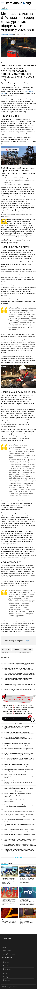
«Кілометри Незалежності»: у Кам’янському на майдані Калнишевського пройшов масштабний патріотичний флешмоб (19, 851)
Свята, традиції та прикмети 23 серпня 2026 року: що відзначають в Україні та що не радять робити (19, 690)
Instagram (8, 969)
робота (13, 652)
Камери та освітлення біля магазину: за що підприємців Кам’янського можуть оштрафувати (18, 765)
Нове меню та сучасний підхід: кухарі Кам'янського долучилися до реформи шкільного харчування (19, 830)
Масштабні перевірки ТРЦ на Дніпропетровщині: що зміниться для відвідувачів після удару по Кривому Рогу (19, 760)
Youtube (7, 980)
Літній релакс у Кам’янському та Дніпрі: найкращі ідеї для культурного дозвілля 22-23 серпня (19, 820)
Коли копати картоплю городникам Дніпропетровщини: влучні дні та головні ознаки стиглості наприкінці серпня (18, 739)
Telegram (27, 640)
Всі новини (18, 857)
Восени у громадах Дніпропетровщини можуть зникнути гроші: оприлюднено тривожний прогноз (19, 733)
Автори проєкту (7, 950)
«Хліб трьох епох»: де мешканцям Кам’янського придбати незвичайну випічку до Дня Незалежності (18, 680)
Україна (4, 8)
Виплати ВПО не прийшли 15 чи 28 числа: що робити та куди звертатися (20, 800)
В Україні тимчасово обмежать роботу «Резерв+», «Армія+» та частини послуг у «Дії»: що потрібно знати (19, 754)
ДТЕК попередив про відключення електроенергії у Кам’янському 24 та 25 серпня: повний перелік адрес (19, 674)
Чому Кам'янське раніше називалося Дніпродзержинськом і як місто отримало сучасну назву (18, 776)
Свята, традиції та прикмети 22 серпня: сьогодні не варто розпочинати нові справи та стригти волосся (19, 787)
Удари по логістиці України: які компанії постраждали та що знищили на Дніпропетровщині (19, 685)
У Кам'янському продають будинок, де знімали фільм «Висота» (19, 825)
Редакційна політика (8, 954)
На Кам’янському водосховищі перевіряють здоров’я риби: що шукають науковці (19, 835)
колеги (5, 652)
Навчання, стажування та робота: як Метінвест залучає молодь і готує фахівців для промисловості (18, 669)
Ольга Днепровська (7, 34)
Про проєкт (5, 944)
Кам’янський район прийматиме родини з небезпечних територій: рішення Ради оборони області (18, 782)
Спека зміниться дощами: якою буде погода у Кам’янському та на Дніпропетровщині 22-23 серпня (19, 810)
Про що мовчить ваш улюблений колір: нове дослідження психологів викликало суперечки (17, 744)
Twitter (7, 966)
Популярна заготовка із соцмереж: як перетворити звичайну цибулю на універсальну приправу (19, 770)
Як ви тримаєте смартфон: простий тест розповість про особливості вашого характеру (19, 815)
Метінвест (6, 649)
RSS (6, 973)
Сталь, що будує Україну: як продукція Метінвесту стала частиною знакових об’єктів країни (18, 749)
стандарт (16, 649)
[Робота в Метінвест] (18, 708)
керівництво (24, 652)
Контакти (5, 947)
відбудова (27, 649)
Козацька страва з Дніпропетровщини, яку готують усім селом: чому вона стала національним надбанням (20, 845)
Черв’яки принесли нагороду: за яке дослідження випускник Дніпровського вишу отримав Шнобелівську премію (18, 727)
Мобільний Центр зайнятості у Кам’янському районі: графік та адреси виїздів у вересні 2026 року (19, 664)
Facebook (8, 962)
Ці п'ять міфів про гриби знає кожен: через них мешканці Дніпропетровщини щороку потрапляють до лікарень (20, 795)
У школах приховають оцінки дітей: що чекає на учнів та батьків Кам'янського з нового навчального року (20, 840)
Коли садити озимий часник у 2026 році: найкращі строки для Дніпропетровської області (18, 805)
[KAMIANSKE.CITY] (19, 3)
